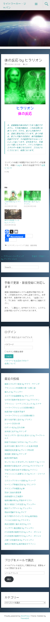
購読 (9, 579)
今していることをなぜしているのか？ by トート (25, 462)
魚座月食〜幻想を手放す (15, 412)
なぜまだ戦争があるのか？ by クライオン (22, 400)
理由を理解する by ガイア (15, 512)
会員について (10, 363)
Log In (19, 165)
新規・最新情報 (31, 245)
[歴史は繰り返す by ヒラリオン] (32, 195)
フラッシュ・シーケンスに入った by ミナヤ (23, 404)
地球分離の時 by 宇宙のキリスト (18, 500)
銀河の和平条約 (11, 458)
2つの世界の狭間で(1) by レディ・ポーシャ (23, 536)
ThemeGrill (25, 618)
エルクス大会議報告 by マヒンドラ (19, 396)
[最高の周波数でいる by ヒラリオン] (13, 214)
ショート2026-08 (12, 423)
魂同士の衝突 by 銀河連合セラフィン (20, 544)
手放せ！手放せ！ (40, 256)
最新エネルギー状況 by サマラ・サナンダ (22, 384)
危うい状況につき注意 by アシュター (20, 504)
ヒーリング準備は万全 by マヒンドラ (20, 484)
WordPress (25, 616)
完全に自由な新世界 (13, 492)
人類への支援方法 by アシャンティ (19, 540)
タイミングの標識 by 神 (15, 488)
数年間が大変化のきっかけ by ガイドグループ (24, 466)
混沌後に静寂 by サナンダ (15, 454)
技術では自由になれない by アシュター (21, 442)
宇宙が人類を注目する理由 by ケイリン (21, 470)
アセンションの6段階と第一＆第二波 (20, 388)
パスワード (9, 344)
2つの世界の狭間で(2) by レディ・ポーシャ (23, 532)
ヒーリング (21, 245)
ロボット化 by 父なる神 (15, 427)
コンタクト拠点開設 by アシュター (19, 528)
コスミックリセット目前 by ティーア (20, 480)
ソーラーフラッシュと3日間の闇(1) (19, 416)
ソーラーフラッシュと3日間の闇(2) (19, 408)
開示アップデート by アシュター (18, 508)
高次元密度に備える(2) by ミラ (18, 524)
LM (26, 64)
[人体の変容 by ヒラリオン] (13, 195)
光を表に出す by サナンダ (15, 431)
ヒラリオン (12, 245)
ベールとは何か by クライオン (17, 520)
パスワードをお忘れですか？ (17, 361)
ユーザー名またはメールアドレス (18, 337)
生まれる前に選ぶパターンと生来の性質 (21, 446)
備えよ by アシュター (14, 392)
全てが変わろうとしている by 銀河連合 (21, 516)
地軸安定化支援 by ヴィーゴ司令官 (19, 450)
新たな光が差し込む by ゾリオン (18, 419)
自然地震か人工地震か (14, 496)
